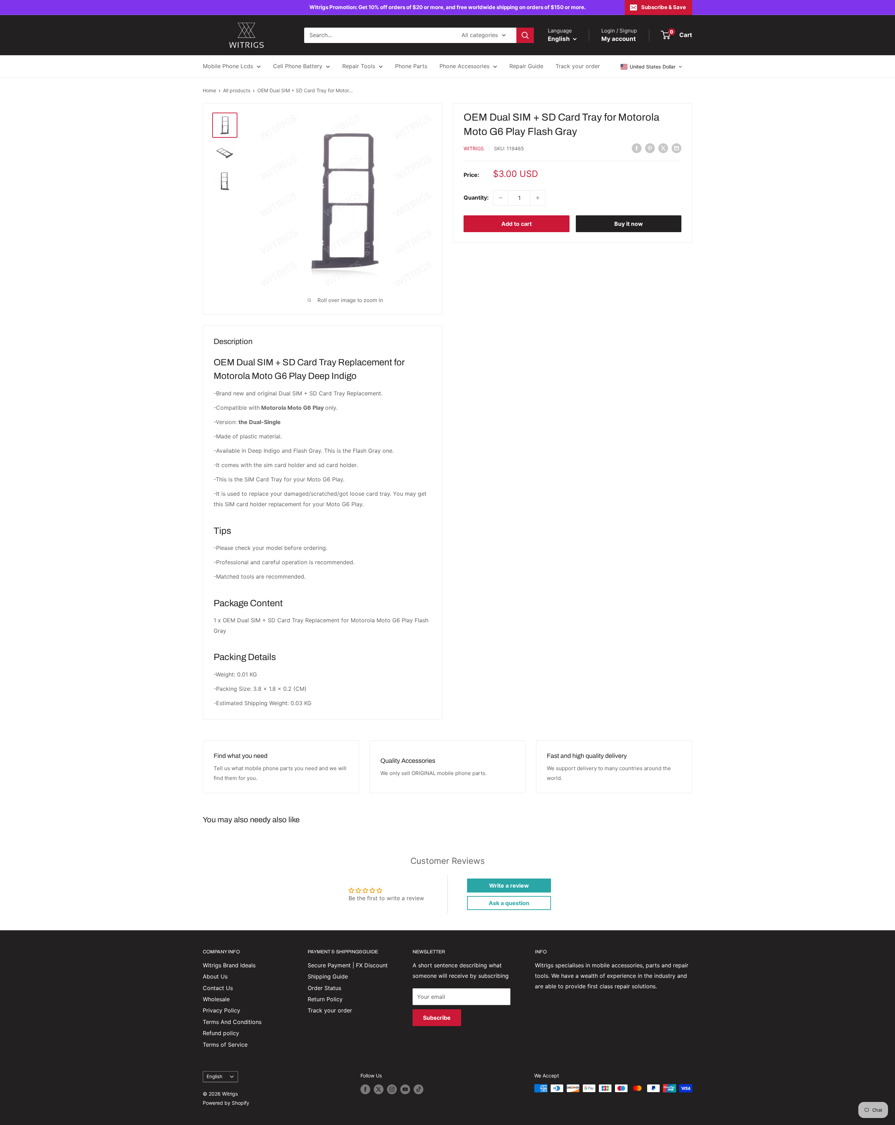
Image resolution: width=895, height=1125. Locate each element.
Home (209, 90)
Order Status (324, 987)
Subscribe (437, 1017)
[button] (651, 66)
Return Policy (325, 999)
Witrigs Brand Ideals (229, 965)
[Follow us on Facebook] (365, 1089)
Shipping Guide (328, 976)
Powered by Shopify (226, 1103)
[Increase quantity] (537, 198)
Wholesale (216, 999)
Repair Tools (358, 66)
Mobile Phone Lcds (228, 66)
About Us (215, 976)
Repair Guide (526, 66)
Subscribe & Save (663, 7)
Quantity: (476, 197)
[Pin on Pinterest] (650, 148)
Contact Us (218, 987)
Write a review (509, 885)
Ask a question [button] (509, 903)
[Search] (525, 35)
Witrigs (474, 148)
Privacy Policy (221, 1010)
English (214, 1076)
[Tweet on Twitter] (663, 148)
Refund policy (221, 1033)
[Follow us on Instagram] (392, 1089)
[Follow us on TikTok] (418, 1089)
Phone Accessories (464, 66)
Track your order (578, 66)
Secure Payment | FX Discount (348, 965)
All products (236, 90)
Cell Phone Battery (297, 66)
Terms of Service (225, 1044)
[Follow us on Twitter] (379, 1089)
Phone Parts (411, 66)
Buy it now (628, 223)
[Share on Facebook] (637, 148)
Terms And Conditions (232, 1021)
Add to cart (516, 223)
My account (618, 38)
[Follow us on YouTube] (405, 1089)
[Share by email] (676, 148)
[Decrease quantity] (500, 198)
